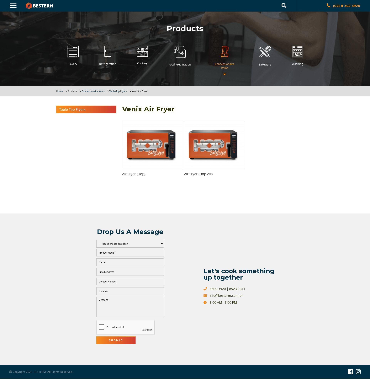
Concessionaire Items (93, 91)
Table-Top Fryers (118, 91)
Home (59, 91)
